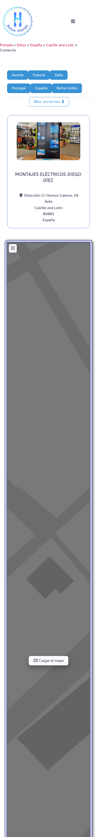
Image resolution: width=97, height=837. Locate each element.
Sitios (21, 45)
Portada (6, 45)
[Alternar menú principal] (73, 21)
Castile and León (60, 45)
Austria (17, 75)
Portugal (19, 88)
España (36, 45)
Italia (58, 75)
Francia (39, 75)
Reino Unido (67, 88)
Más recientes (48, 101)
